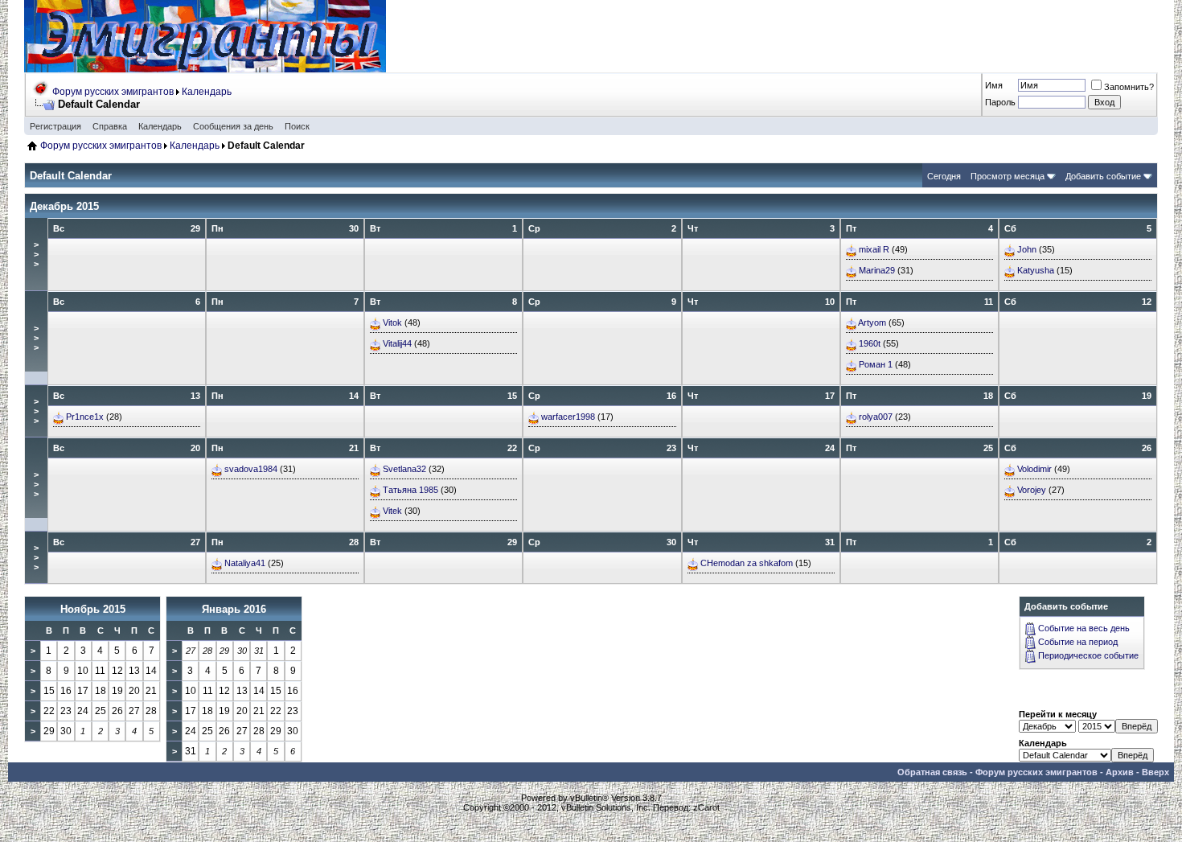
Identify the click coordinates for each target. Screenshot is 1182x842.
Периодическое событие (1088, 655)
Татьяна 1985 (410, 490)
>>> (36, 254)
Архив (1120, 772)
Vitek (392, 510)
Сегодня (944, 176)
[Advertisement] (865, 36)
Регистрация (55, 126)
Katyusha (1035, 270)
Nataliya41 (244, 563)
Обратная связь (932, 772)
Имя (994, 85)
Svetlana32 (404, 469)
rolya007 (876, 416)
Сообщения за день (233, 126)
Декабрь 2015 (64, 206)
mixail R (874, 249)
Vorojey (1031, 490)
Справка (109, 126)
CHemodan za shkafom (746, 563)
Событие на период (1078, 642)
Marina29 (877, 270)
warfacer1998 (568, 416)
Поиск (297, 126)
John (1026, 249)
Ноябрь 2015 (92, 609)
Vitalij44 (397, 343)
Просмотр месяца (1008, 176)
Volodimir (1034, 469)
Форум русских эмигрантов (113, 91)
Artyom (872, 322)
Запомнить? (1129, 87)
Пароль (1000, 102)
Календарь (207, 91)
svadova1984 (250, 469)
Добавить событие (1103, 176)
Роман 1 (876, 364)
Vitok (392, 322)
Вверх (1155, 772)
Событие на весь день (1084, 628)
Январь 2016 (234, 609)
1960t (869, 343)
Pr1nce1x (85, 416)
